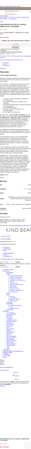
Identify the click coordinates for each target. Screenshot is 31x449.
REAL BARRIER (11, 336)
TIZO (1, 21)
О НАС (5, 255)
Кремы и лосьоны (15, 299)
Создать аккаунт (4, 370)
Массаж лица (13, 287)
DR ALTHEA (10, 324)
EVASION (9, 326)
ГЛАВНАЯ (6, 247)
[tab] (6, 62)
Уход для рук (13, 301)
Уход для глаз (13, 283)
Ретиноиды (13, 286)
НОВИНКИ (10, 272)
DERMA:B (10, 323)
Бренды (17, 56)
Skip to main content (15, 6)
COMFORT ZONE (12, 320)
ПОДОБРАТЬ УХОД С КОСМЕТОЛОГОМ (11, 52)
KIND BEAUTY (8, 259)
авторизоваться (26, 225)
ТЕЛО (8, 295)
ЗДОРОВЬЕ (10, 309)
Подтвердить (15, 47)
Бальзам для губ (14, 308)
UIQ (8, 348)
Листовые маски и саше (16, 284)
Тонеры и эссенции (15, 278)
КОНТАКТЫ (7, 249)
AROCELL (10, 315)
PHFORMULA (11, 332)
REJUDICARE (11, 338)
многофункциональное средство (14, 60)
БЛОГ (5, 250)
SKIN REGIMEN (11, 341)
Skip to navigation (5, 6)
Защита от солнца (15, 289)
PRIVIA (9, 335)
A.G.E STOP (10, 312)
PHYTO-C (9, 333)
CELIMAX (10, 318)
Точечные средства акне (17, 290)
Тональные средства (15, 305)
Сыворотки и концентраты (17, 280)
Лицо (21, 56)
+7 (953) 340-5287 (5, 236)
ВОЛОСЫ (9, 302)
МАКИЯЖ (10, 303)
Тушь (11, 306)
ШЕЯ (8, 293)
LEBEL (9, 330)
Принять (2, 386)
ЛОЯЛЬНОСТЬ (7, 256)
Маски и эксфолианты (16, 277)
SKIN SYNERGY (12, 344)
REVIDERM (10, 339)
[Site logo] (11, 12)
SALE (8, 56)
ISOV (8, 327)
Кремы (12, 281)
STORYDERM (11, 345)
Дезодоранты (13, 298)
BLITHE (9, 317)
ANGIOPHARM (11, 314)
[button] (10, 49)
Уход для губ (13, 292)
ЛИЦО (8, 274)
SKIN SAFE (10, 342)
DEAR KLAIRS (11, 321)
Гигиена (12, 296)
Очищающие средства (16, 275)
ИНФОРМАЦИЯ (8, 253)
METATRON (10, 329)
